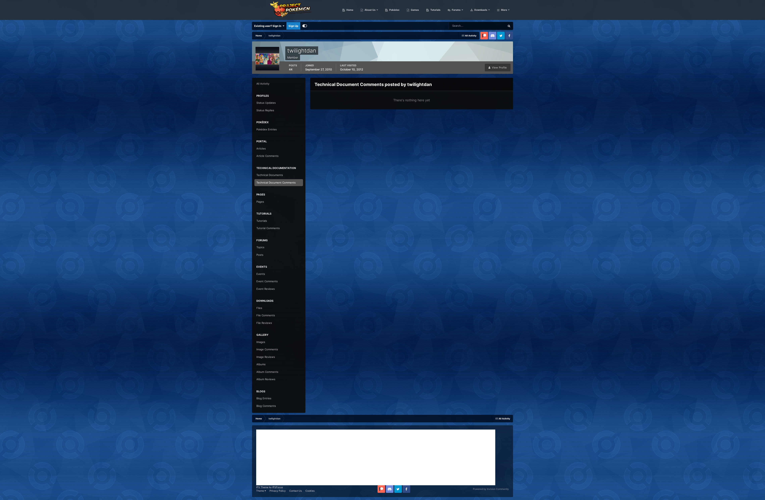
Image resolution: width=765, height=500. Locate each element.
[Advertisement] (375, 457)
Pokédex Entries (266, 129)
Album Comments (267, 371)
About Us (370, 9)
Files (259, 308)
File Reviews (264, 322)
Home (349, 9)
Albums (261, 364)
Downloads (480, 9)
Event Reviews (265, 288)
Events (260, 273)
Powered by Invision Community (491, 488)
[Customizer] (304, 26)
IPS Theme (262, 487)
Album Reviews (265, 379)
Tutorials (435, 9)
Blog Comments (266, 405)
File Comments (265, 315)
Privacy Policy (278, 490)
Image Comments (267, 349)
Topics (260, 247)
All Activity (262, 83)
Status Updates (491, 25)
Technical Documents (269, 175)
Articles (261, 148)
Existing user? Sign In (268, 25)
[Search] (509, 26)
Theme (260, 490)
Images (260, 342)
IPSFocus (277, 487)
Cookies (310, 490)
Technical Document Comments (276, 182)
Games (414, 9)
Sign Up (293, 25)
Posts (259, 254)
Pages (260, 201)
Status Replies (265, 110)
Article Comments (267, 155)
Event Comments (267, 281)
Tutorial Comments (268, 228)
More (504, 9)
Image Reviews (265, 356)
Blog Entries (263, 398)
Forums (456, 9)
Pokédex (394, 9)
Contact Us (295, 490)
